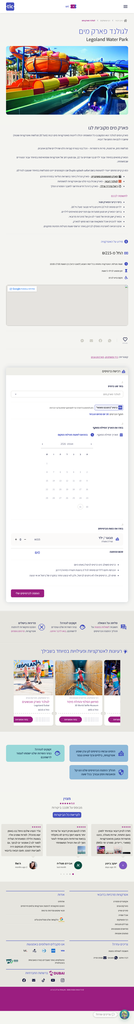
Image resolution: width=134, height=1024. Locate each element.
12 (67, 480)
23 (87, 497)
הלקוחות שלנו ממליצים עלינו (46, 919)
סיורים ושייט (123, 910)
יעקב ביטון (111, 863)
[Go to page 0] (73, 874)
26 (67, 497)
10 (80, 480)
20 (60, 489)
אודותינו (61, 901)
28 (53, 497)
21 (54, 489)
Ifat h (18, 863)
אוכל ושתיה (123, 915)
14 (54, 480)
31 (80, 506)
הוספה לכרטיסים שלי (27, 593)
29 (47, 497)
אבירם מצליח (64, 863)
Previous (14, 80)
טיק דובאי (119, 20)
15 (47, 480)
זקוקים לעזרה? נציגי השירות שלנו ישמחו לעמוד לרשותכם (33, 753)
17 (80, 489)
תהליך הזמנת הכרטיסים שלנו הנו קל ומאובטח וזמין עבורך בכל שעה (95, 772)
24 (80, 497)
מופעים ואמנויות (121, 933)
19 (67, 489)
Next (120, 80)
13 (60, 480)
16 (87, 489)
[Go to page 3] (64, 874)
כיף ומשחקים (105, 20)
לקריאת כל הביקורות (67, 814)
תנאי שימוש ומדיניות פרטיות (53, 910)
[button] (124, 1014)
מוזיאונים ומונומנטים (119, 928)
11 (74, 480)
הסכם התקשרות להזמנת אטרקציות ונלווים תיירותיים (43, 905)
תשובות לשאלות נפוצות (118, 951)
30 (87, 506)
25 (74, 497)
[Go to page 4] (60, 874)
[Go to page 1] (70, 874)
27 (60, 497)
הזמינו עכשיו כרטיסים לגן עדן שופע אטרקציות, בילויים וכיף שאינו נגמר (95, 753)
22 (47, 489)
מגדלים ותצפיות (121, 924)
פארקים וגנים (97, 357)
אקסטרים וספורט (120, 901)
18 (74, 489)
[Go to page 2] (67, 874)
